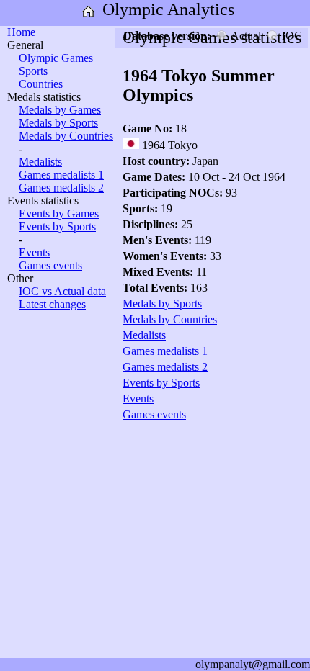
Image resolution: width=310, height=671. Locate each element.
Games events (50, 265)
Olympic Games (56, 58)
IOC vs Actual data (62, 291)
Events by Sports (57, 226)
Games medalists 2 (61, 187)
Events (34, 252)
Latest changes (52, 304)
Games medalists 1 (61, 174)
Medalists (40, 162)
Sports (33, 71)
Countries (41, 84)
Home (21, 32)
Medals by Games (60, 110)
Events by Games (59, 213)
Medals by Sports (58, 123)
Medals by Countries (66, 136)
